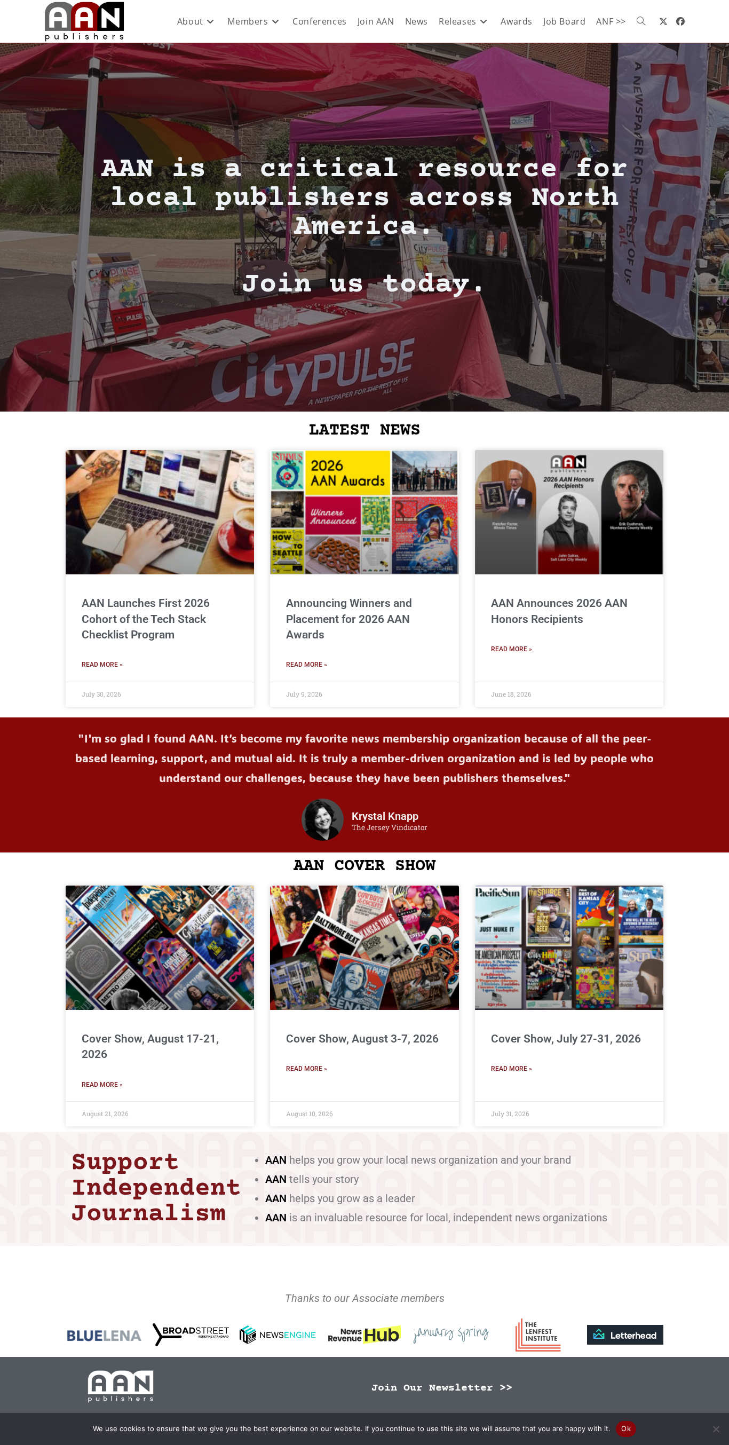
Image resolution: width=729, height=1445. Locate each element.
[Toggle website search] (641, 21)
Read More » (102, 664)
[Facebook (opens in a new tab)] (680, 21)
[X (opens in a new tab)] (663, 21)
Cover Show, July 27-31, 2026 (566, 1038)
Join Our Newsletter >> (441, 1388)
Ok (626, 1428)
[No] (715, 1429)
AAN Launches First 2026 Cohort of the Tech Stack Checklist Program (146, 619)
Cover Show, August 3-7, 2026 (362, 1038)
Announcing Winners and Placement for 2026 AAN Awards (349, 619)
